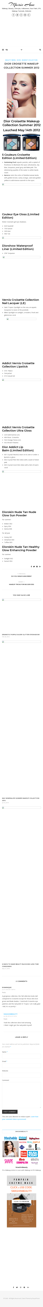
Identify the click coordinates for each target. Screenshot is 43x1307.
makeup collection (30, 60)
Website (5, 1071)
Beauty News (10, 60)
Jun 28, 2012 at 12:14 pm (10, 1016)
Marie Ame (22, 4)
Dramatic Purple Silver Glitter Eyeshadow (21, 634)
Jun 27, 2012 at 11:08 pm (8, 989)
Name (5, 1052)
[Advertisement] (21, 33)
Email (4, 1061)
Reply (4, 992)
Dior (19, 60)
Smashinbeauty (11, 1014)
